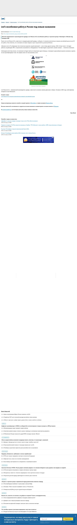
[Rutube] (49, 19)
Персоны (4, 465)
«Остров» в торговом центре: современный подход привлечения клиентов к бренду (22, 481)
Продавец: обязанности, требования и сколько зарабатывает (16, 453)
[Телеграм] (15, 19)
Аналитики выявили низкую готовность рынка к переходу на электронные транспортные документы (26, 431)
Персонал (4, 451)
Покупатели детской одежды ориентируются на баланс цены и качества (20, 475)
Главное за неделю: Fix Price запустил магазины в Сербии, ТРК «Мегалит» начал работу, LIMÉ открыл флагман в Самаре (31, 125)
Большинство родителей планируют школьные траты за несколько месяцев (21, 503)
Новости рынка (13, 22)
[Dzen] (36, 19)
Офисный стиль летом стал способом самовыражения (16, 458)
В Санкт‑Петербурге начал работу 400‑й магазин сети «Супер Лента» (18, 133)
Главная (3, 22)
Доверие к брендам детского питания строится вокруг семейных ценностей (21, 442)
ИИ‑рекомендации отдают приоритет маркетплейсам (16, 428)
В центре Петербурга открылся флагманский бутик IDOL (15, 129)
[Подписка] (56, 19)
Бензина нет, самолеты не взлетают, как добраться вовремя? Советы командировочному (24, 495)
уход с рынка (17, 33)
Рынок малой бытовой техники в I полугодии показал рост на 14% (19, 445)
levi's (4, 33)
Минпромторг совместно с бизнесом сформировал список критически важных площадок (24, 472)
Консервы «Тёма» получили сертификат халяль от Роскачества (18, 486)
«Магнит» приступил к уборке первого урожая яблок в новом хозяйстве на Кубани (22, 420)
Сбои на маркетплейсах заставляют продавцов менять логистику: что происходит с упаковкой (25, 440)
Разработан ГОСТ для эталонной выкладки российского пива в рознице (20, 417)
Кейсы (3, 423)
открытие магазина (10, 33)
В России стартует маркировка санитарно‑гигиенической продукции (19, 456)
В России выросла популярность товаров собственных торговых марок (20, 470)
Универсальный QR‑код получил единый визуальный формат (18, 489)
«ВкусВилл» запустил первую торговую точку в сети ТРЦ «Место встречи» (19, 121)
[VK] (22, 19)
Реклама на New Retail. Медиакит (38, 86)
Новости (7, 22)
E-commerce (5, 437)
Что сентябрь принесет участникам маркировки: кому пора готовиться (19, 509)
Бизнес (4, 479)
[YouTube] (43, 19)
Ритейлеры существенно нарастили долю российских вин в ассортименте (21, 447)
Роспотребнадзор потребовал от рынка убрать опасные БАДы (18, 483)
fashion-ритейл (24, 33)
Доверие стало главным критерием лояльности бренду (16, 500)
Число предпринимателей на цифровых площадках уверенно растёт (19, 497)
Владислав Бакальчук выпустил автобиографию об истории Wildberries (20, 511)
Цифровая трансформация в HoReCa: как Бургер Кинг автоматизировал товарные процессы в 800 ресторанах (28, 426)
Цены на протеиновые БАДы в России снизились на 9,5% (17, 414)
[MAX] (29, 19)
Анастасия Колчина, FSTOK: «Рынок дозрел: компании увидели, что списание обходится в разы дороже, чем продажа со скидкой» (34, 467)
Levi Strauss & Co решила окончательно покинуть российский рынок (18, 96)
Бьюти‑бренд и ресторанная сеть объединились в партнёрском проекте (20, 461)
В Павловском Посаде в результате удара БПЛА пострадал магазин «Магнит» (22, 433)
